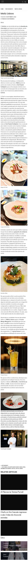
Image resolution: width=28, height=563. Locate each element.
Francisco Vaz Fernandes (8, 18)
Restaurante (5, 465)
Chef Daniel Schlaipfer (7, 467)
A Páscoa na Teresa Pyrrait (12, 492)
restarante (8, 468)
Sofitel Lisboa (19, 468)
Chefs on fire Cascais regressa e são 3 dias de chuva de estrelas (14, 515)
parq (24, 467)
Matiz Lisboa (19, 467)
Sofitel (13, 468)
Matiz (14, 467)
